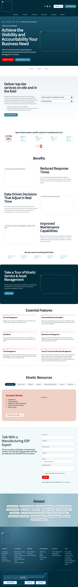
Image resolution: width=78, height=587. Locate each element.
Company (44, 453)
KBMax (41, 555)
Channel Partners (31, 552)
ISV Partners (30, 553)
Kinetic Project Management (54, 516)
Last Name (44, 440)
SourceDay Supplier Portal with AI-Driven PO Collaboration (35, 513)
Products (8, 22)
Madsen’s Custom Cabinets (17, 403)
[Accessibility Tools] (50, 6)
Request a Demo (8, 59)
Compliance (68, 557)
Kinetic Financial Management (38, 516)
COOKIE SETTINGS (10, 582)
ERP (14, 22)
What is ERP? (55, 553)
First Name (44, 434)
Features (46, 68)
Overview (32, 68)
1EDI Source (43, 552)
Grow (41, 553)
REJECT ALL (29, 582)
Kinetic (18, 22)
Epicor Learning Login (19, 555)
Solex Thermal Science (16, 405)
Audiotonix (11, 400)
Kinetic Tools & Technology (27, 506)
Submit (45, 477)
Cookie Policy (23, 577)
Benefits (39, 68)
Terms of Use (68, 552)
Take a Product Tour (22, 59)
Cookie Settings (69, 555)
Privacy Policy (68, 553)
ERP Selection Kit (56, 555)
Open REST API (35, 509)
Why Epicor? (5, 553)
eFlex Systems (43, 557)
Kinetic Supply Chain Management (60, 513)
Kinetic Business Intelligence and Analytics (18, 516)
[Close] (45, 573)
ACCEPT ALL (40, 582)
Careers (4, 555)
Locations (4, 557)
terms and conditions (64, 482)
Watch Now (9, 293)
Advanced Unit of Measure (48, 509)
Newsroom (4, 559)
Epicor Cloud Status (19, 562)
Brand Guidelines (6, 561)
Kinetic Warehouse (14, 513)
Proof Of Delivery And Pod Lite (64, 509)
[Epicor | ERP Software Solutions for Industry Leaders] (7, 6)
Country (44, 459)
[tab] (10, 384)
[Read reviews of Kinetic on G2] (39, 146)
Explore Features (11, 115)
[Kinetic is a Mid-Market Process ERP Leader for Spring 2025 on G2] (39, 139)
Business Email (45, 446)
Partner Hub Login (31, 555)
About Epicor (5, 552)
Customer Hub (70, 6)
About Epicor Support (19, 552)
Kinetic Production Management (39, 519)
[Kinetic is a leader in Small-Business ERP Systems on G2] (54, 139)
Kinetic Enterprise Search (12, 509)
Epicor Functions (25, 509)
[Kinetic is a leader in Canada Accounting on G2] (23, 139)
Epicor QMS (66, 516)
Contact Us (58, 6)
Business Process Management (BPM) (44, 506)
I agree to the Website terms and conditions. (55, 473)
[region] (24, 579)
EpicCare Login (18, 553)
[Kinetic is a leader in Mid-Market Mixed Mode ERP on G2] (69, 139)
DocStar (42, 559)
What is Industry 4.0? (57, 552)
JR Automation (13, 401)
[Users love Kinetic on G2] (8, 138)
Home (3, 22)
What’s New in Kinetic (12, 506)
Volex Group (12, 407)
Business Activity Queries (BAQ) (63, 506)
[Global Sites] (47, 6)
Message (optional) (46, 465)
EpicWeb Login (18, 557)
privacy (53, 482)
